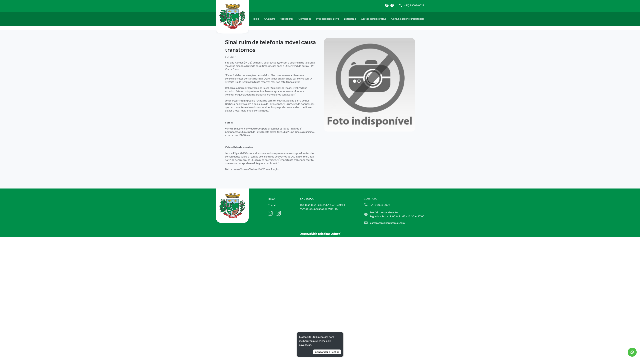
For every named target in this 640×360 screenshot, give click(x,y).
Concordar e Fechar (327, 351)
